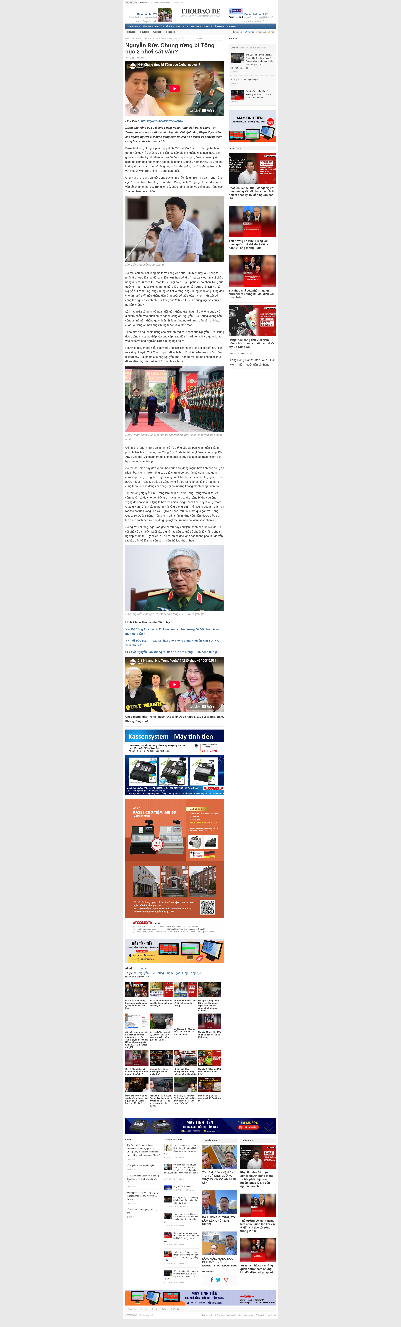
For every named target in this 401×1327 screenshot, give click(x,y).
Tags (264, 48)
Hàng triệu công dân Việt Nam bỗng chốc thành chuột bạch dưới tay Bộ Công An (252, 343)
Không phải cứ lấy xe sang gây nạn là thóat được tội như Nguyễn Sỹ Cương (143, 1195)
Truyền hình (210, 1140)
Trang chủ (132, 26)
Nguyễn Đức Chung (151, 973)
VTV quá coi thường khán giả (140, 1165)
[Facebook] (213, 1281)
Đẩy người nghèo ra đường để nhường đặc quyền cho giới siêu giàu (185, 1200)
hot (135, 973)
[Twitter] (220, 1281)
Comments (255, 48)
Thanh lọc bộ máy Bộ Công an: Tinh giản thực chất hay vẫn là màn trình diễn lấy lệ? (181, 1218)
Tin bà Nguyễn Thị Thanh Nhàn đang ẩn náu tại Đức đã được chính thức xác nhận (180, 1149)
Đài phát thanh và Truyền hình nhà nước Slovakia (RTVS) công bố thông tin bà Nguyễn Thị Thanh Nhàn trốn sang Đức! (181, 1170)
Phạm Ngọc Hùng (176, 973)
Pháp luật (181, 26)
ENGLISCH (131, 32)
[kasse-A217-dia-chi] (174, 936)
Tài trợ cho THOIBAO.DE (225, 26)
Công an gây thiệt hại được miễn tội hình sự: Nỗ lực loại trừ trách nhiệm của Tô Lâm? (181, 1275)
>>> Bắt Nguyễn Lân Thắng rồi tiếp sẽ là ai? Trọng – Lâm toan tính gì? (172, 652)
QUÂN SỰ (175, 1309)
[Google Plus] (228, 1281)
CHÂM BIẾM (236, 148)
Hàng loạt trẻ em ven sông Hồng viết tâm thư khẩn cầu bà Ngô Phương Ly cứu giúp (181, 1237)
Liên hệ (206, 26)
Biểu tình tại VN (147, 14)
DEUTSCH (144, 32)
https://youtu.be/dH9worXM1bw (162, 121)
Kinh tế (158, 26)
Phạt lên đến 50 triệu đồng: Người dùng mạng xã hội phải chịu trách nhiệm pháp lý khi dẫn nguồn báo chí (251, 193)
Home (127, 38)
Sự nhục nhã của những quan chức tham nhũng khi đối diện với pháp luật (251, 294)
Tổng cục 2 (196, 973)
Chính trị (146, 26)
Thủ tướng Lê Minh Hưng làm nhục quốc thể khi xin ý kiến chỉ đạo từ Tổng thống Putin (250, 244)
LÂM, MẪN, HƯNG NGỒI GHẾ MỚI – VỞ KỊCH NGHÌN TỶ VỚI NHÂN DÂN (219, 1262)
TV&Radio (194, 26)
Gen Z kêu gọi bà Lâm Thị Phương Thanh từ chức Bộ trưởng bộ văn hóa (143, 1179)
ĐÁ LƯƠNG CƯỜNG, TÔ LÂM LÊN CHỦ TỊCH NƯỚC (218, 1221)
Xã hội (169, 26)
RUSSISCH (157, 32)
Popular (244, 48)
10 (144, 38)
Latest (234, 48)
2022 (134, 38)
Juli (139, 38)
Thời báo (134, 1315)
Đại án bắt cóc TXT (256, 14)
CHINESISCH (171, 32)
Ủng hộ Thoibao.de (181, 1186)
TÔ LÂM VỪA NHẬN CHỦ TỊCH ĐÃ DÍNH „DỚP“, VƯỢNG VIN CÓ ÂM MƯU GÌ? (219, 1177)
